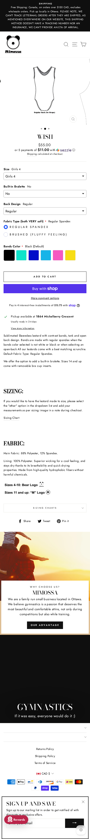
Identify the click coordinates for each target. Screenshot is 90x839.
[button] (45, 150)
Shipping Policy (45, 756)
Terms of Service (45, 763)
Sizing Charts (45, 507)
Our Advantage (45, 625)
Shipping (32, 154)
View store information (22, 328)
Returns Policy (45, 749)
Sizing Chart (11, 418)
